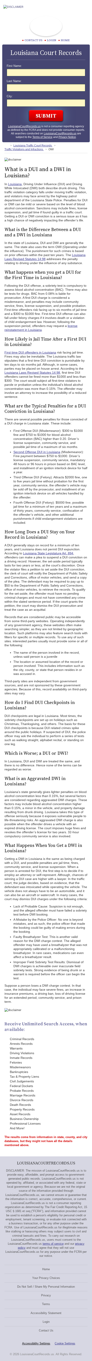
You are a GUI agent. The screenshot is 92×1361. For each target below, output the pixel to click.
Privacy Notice (67, 137)
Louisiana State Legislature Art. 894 (48, 553)
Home (65, 40)
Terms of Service (42, 137)
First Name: (14, 66)
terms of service (53, 1243)
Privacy (46, 1295)
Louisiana (15, 184)
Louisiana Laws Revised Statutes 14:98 (32, 372)
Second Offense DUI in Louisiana (36, 452)
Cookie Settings (65, 1343)
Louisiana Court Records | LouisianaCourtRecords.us (46, 26)
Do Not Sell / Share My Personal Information (46, 1286)
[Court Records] (6, 145)
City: (10, 96)
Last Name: (14, 81)
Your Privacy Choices (46, 1278)
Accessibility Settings (36, 1343)
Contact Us (46, 1330)
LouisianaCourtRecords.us (24, 126)
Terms (46, 1304)
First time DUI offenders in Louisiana (30, 352)
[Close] (85, 7)
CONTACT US (33, 40)
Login (51, 40)
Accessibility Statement (46, 1313)
